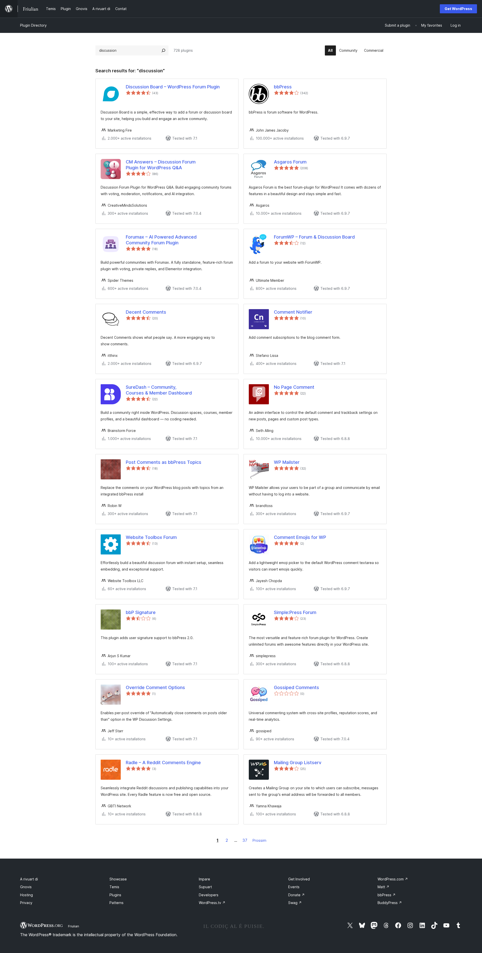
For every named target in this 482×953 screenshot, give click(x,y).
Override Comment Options (155, 687)
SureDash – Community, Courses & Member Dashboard (159, 390)
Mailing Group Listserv (297, 762)
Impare (204, 879)
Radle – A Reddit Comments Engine (163, 762)
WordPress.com (393, 879)
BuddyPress (390, 903)
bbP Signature (141, 612)
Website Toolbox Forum (151, 537)
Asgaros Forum (290, 161)
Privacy (26, 903)
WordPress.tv (212, 903)
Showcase (118, 879)
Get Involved (299, 879)
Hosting (26, 895)
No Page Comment (294, 387)
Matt (383, 887)
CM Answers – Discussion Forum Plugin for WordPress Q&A (161, 164)
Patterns (116, 903)
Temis (114, 887)
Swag (295, 903)
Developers (208, 895)
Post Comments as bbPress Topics (163, 462)
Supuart (205, 887)
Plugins (115, 895)
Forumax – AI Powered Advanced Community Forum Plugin (161, 239)
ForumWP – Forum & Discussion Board (314, 237)
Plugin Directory (33, 25)
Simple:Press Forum (295, 612)
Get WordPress (458, 9)
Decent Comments (146, 312)
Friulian (73, 926)
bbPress (283, 86)
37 (245, 840)
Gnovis (26, 887)
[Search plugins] (163, 50)
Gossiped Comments (296, 687)
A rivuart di (29, 879)
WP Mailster (286, 462)
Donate (296, 895)
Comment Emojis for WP (300, 537)
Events (293, 887)
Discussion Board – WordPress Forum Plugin (173, 86)
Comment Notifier (293, 312)
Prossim (259, 840)
